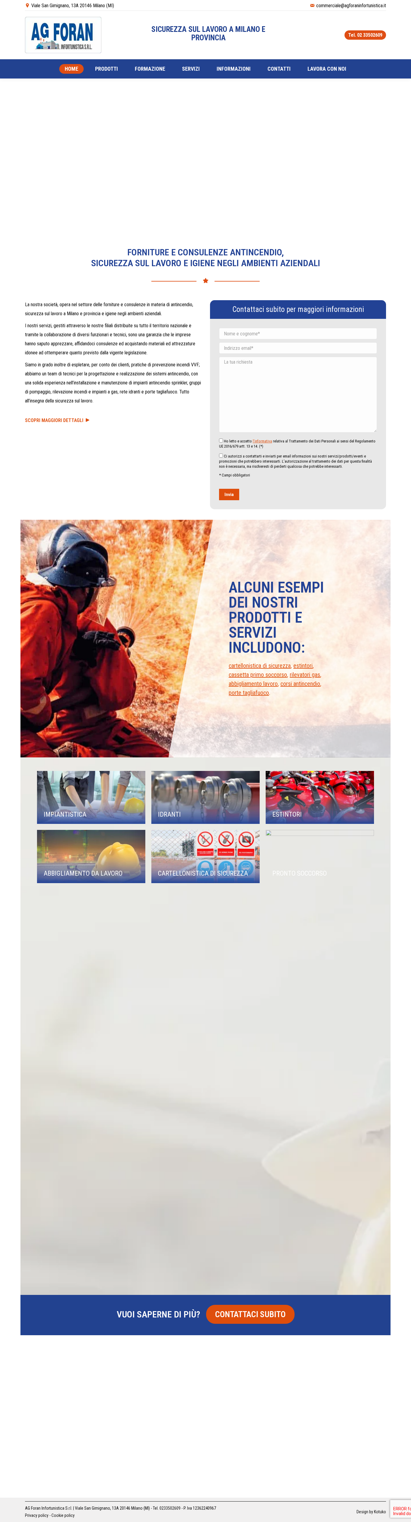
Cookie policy (63, 1515)
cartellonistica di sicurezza (260, 665)
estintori (303, 665)
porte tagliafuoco (249, 692)
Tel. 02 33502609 (365, 35)
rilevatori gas (305, 674)
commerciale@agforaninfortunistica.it (351, 5)
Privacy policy (36, 1515)
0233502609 (170, 1508)
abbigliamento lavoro (253, 683)
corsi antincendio (300, 683)
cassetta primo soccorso (258, 674)
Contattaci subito (250, 1314)
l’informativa (262, 441)
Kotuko (380, 1511)
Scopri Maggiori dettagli (55, 420)
